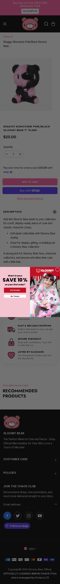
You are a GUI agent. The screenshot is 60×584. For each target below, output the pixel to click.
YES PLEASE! (15, 290)
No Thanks (15, 296)
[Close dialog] (57, 269)
